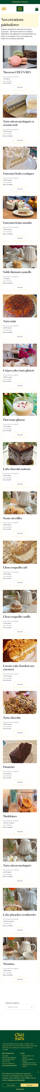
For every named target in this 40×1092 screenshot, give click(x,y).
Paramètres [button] (20, 1089)
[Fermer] (37, 1073)
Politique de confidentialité (16, 1080)
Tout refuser (11, 1085)
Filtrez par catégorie (12, 1003)
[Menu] (4, 9)
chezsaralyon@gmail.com (9, 1065)
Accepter (29, 1085)
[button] (36, 9)
